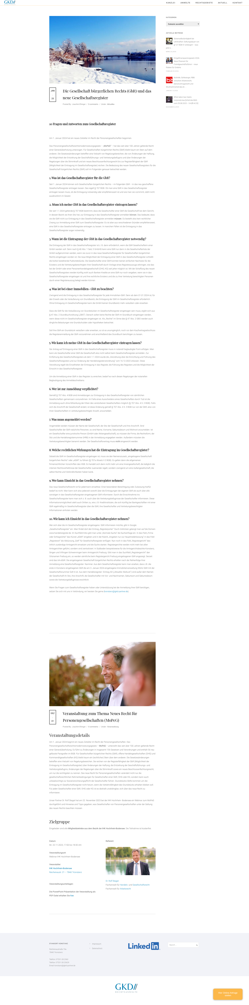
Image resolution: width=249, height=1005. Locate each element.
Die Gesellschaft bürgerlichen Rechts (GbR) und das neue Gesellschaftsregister (107, 94)
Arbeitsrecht (125, 888)
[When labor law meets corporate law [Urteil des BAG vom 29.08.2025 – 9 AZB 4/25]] (169, 99)
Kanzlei (170, 3)
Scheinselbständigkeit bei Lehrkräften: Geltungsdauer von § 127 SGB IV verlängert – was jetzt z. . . (182, 43)
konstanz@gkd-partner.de (116, 591)
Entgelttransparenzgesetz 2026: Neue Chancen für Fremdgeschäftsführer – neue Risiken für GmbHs (183, 62)
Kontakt (238, 3)
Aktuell (222, 3)
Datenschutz (97, 948)
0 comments (93, 104)
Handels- (124, 885)
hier (72, 895)
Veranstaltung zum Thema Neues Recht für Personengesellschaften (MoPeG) (100, 717)
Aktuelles (110, 104)
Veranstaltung (113, 727)
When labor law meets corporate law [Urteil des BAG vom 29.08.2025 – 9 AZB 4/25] (186, 100)
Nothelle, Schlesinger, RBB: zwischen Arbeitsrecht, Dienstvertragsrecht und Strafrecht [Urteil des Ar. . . (180, 82)
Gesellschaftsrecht (141, 885)
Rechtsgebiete (204, 3)
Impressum (96, 944)
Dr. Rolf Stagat (112, 881)
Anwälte (185, 3)
